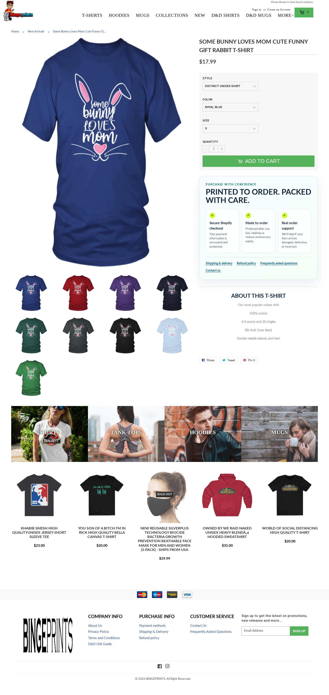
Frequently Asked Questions (211, 631)
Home (15, 31)
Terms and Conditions (104, 638)
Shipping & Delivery (154, 631)
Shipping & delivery (219, 263)
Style (207, 78)
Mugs (143, 15)
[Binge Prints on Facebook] (159, 667)
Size (206, 120)
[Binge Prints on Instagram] (167, 667)
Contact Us (198, 625)
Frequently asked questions (278, 263)
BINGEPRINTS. (156, 679)
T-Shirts (92, 15)
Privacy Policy (98, 631)
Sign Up (299, 631)
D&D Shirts (226, 15)
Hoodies (119, 15)
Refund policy (246, 263)
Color (207, 99)
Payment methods (152, 625)
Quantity (210, 141)
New (199, 15)
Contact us (213, 270)
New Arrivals (36, 31)
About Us (95, 625)
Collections (172, 15)
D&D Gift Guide (100, 644)
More (284, 15)
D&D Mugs (258, 15)
